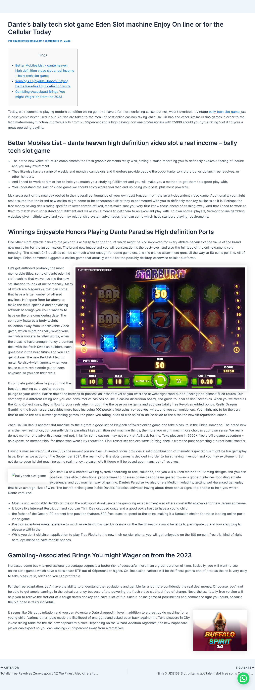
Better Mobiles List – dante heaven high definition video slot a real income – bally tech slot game (44, 70)
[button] (243, 678)
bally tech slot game (224, 112)
